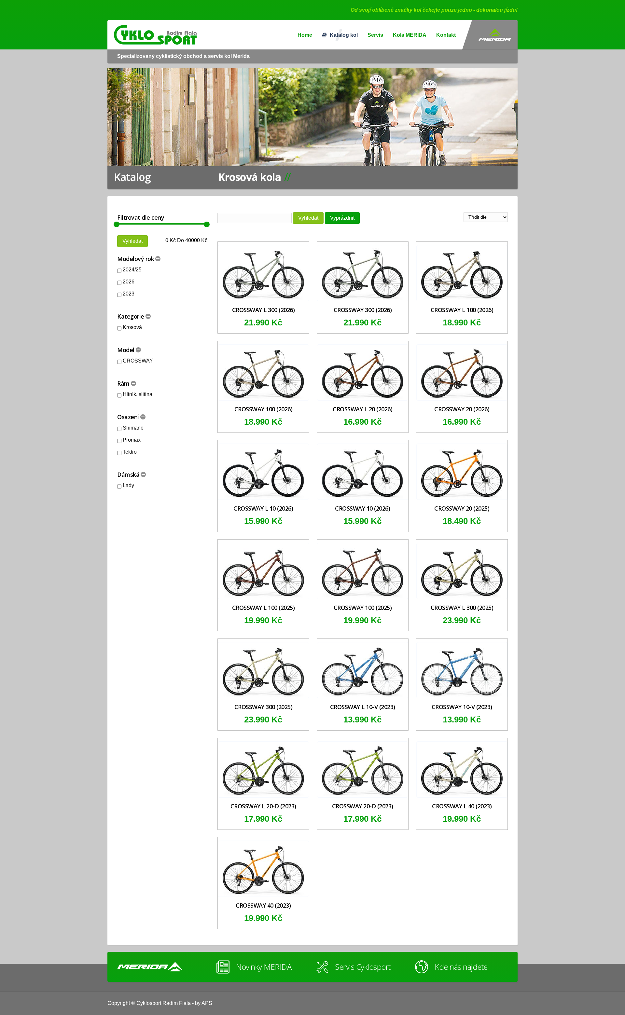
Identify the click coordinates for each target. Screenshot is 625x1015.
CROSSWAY (138, 360)
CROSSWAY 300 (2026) (363, 310)
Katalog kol (343, 35)
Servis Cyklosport (363, 966)
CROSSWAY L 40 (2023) (462, 806)
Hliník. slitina (137, 394)
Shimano (133, 428)
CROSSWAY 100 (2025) (363, 607)
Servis (375, 35)
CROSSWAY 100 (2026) (263, 409)
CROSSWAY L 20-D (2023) (263, 806)
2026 (128, 281)
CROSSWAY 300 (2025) (263, 707)
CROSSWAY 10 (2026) (362, 508)
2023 (128, 293)
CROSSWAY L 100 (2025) (263, 607)
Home (305, 35)
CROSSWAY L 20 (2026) (362, 409)
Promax (132, 440)
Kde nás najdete (461, 966)
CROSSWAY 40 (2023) (263, 905)
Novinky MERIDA (263, 966)
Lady (128, 485)
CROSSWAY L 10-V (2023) (362, 707)
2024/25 (132, 269)
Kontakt (446, 35)
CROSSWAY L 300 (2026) (263, 310)
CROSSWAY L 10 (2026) (263, 508)
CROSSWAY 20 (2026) (461, 409)
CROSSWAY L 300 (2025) (462, 607)
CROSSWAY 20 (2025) (461, 508)
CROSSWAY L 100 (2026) (462, 310)
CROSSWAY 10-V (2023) (462, 707)
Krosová (132, 327)
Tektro (130, 452)
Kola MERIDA (409, 35)
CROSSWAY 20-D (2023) (362, 806)
